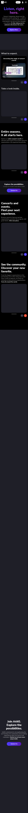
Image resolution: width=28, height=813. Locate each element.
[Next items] (25, 82)
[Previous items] (22, 82)
